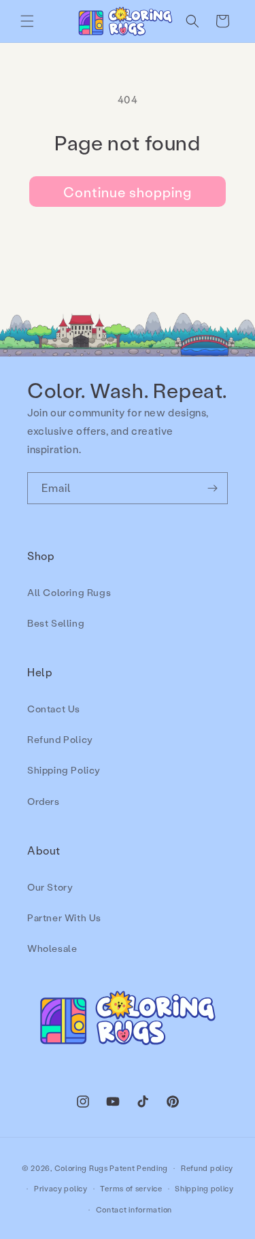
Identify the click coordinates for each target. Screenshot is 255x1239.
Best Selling (55, 622)
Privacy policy (61, 1188)
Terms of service (131, 1188)
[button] (27, 21)
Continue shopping (127, 192)
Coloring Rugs (81, 1168)
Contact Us (53, 708)
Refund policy (207, 1168)
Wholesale (52, 948)
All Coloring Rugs (69, 592)
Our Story (50, 886)
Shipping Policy (64, 769)
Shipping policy (204, 1188)
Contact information (134, 1210)
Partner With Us (64, 917)
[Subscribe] (212, 488)
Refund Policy (60, 739)
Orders (43, 801)
